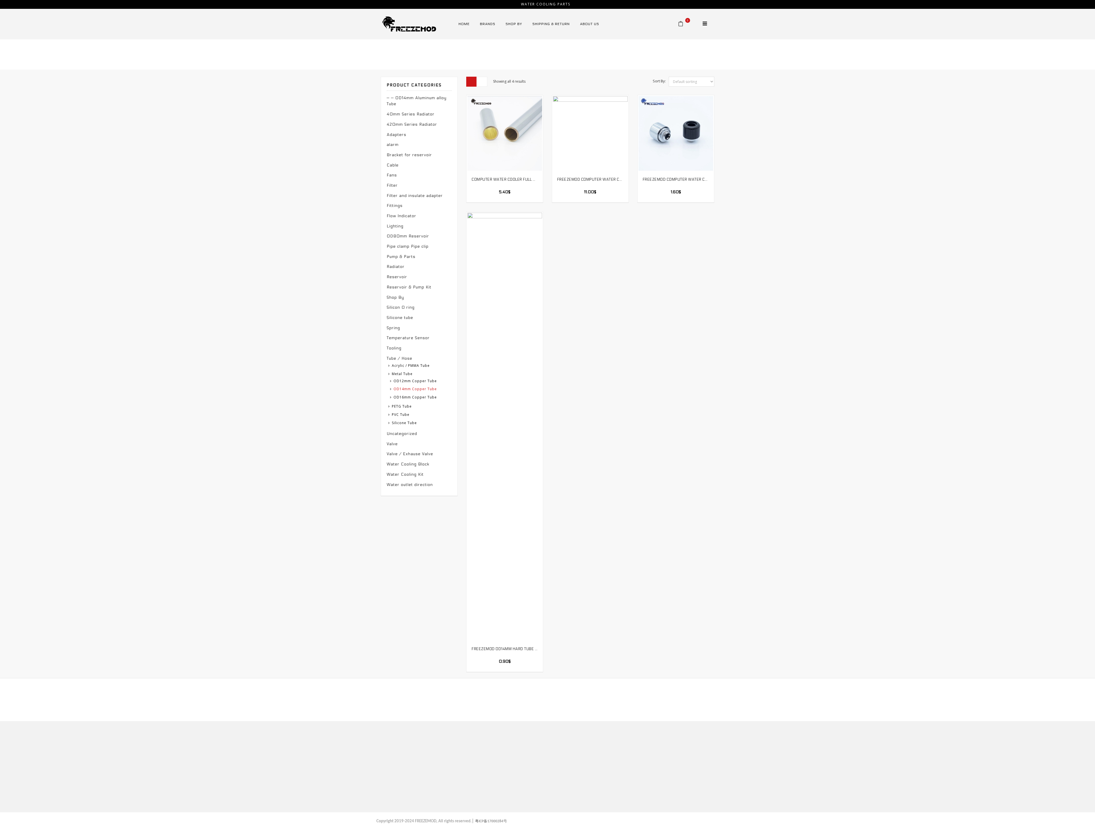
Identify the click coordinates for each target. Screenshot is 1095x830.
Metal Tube (655, 53)
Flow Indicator (401, 215)
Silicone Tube (404, 422)
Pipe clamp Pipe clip (408, 246)
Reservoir (397, 276)
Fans (392, 175)
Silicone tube (400, 317)
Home (604, 53)
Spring (393, 328)
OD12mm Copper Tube (415, 381)
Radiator (396, 266)
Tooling (394, 348)
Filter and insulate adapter (415, 195)
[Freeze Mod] (409, 23)
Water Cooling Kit (405, 474)
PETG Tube (402, 406)
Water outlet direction (410, 484)
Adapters (396, 134)
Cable (393, 165)
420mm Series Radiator (412, 124)
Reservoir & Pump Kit (409, 287)
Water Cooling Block (408, 464)
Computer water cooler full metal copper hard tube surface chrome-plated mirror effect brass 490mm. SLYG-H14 (505, 179)
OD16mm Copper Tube (415, 397)
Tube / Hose (627, 53)
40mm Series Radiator (411, 114)
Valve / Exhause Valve (410, 453)
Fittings (395, 205)
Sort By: (659, 81)
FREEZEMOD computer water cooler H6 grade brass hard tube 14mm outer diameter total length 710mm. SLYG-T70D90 (590, 179)
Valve (392, 444)
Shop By (395, 297)
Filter (392, 185)
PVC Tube (400, 414)
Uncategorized (402, 433)
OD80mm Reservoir (408, 236)
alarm (393, 144)
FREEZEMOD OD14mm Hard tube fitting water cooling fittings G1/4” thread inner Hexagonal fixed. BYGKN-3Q (505, 649)
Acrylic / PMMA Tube (411, 365)
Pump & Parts (401, 256)
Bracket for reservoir (409, 154)
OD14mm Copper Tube (415, 388)
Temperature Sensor (408, 337)
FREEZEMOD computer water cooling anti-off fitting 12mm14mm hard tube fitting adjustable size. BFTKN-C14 (676, 179)
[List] (481, 82)
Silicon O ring (401, 307)
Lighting (395, 226)
